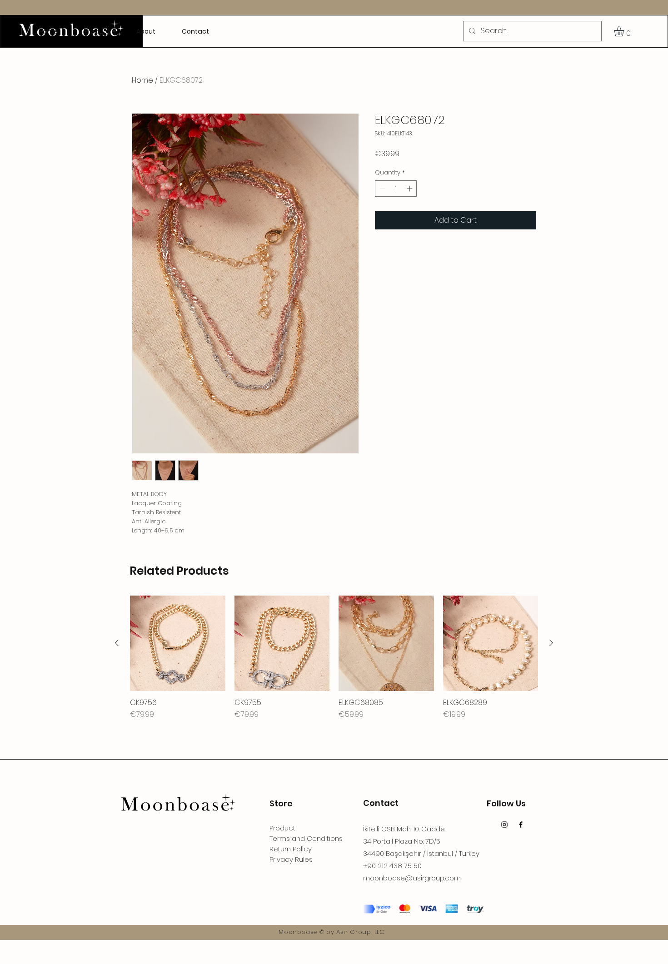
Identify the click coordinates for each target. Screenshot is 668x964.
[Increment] (410, 188)
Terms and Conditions (306, 838)
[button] (625, 31)
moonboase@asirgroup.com (412, 878)
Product (282, 828)
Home (142, 80)
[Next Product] (551, 642)
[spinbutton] (396, 188)
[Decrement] (381, 188)
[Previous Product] (116, 642)
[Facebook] (521, 824)
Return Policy (290, 849)
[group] (334, 658)
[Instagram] (504, 824)
